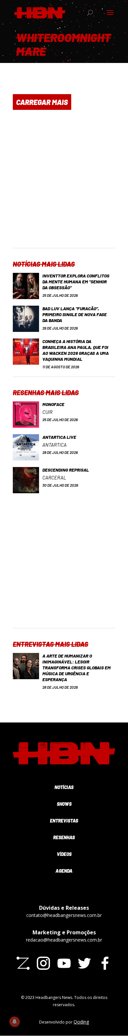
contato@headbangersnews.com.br (64, 915)
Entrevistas (64, 820)
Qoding (81, 1022)
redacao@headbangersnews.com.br (64, 940)
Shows (64, 804)
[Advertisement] (64, 184)
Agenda (64, 871)
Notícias (64, 787)
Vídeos (64, 854)
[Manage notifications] (14, 1021)
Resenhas (64, 837)
